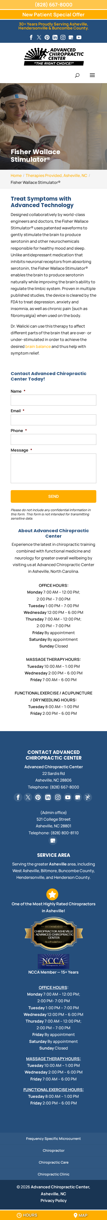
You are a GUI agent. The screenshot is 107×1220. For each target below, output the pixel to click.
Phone (19, 430)
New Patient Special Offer (53, 14)
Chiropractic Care (53, 1162)
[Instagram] (62, 38)
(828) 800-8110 (65, 833)
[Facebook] (31, 38)
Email (17, 410)
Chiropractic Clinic (53, 1174)
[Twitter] (39, 38)
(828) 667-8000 (53, 4)
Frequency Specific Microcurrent (53, 1138)
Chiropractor (53, 1150)
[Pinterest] (47, 38)
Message (21, 450)
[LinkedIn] (55, 38)
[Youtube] (78, 38)
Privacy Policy (54, 1200)
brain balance (38, 346)
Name (18, 391)
